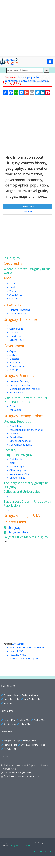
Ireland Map (24, 719)
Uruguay (14, 528)
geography (33, 77)
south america (27, 80)
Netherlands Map (12, 699)
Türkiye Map (9, 719)
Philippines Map (11, 695)
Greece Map (6, 731)
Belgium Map (7, 710)
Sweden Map (10, 724)
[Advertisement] (27, 28)
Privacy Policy (15, 845)
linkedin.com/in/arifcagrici (23, 658)
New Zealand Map (32, 699)
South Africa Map (9, 686)
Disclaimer (28, 845)
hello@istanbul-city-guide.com (25, 776)
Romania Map (10, 744)
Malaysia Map (29, 740)
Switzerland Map (30, 695)
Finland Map (25, 724)
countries (42, 80)
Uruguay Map (18, 532)
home (21, 77)
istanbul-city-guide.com (20, 772)
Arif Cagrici (18, 643)
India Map (8, 703)
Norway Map (10, 748)
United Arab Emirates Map (33, 744)
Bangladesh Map (12, 740)
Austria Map (39, 719)
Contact (4, 756)
